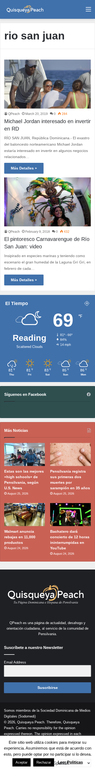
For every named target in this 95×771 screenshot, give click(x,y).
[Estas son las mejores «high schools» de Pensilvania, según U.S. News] (24, 454)
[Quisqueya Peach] (25, 9)
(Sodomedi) (27, 716)
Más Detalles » (24, 168)
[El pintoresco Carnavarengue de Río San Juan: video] (47, 201)
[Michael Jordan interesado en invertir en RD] (47, 84)
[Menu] (88, 11)
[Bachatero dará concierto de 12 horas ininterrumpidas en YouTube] (70, 514)
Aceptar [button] (21, 762)
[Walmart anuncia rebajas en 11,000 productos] (24, 514)
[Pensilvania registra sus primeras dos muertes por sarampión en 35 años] (70, 454)
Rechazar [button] (43, 762)
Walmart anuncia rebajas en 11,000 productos (19, 537)
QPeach (14, 114)
